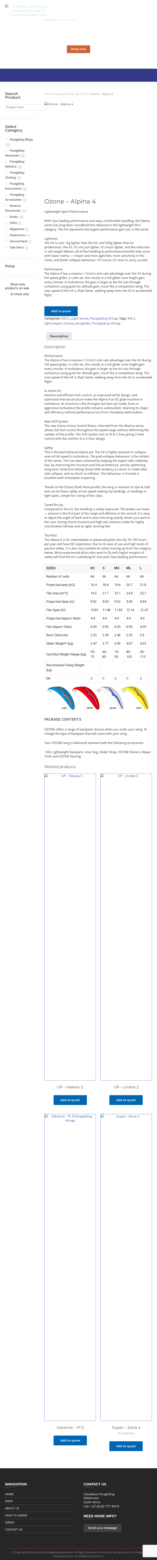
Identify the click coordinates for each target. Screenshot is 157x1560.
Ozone (68, 323)
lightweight (53, 323)
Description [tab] (59, 336)
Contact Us (14, 1529)
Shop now (78, 49)
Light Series (79, 318)
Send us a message (102, 1528)
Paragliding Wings (67, 94)
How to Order (16, 1515)
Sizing (9, 1522)
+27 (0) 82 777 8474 (104, 1506)
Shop (9, 1501)
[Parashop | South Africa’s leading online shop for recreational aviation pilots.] (28, 10)
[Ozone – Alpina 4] (98, 147)
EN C (85, 94)
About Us (12, 1508)
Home (48, 94)
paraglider (83, 323)
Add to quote (61, 311)
